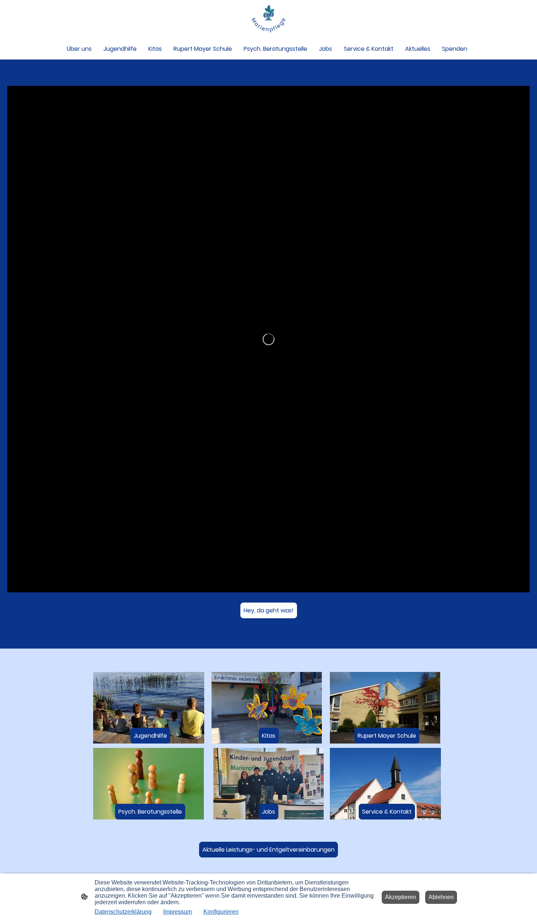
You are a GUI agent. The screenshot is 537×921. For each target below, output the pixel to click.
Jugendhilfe (150, 735)
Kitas (268, 735)
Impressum (177, 912)
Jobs (268, 811)
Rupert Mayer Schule (387, 735)
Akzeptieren (400, 897)
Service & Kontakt (387, 811)
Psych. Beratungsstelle (150, 811)
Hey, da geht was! (269, 610)
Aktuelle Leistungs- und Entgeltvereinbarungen (268, 849)
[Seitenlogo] (268, 19)
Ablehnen (441, 897)
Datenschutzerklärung (123, 912)
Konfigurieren (221, 912)
